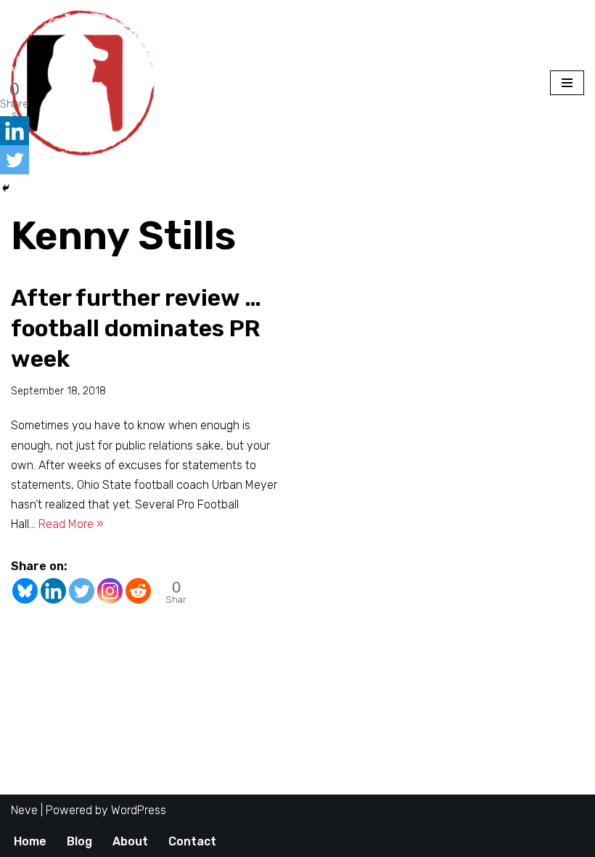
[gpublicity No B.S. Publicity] (87, 83)
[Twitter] (81, 591)
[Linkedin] (53, 591)
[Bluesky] (25, 591)
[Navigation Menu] (567, 82)
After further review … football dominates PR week (136, 328)
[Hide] (6, 188)
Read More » (71, 524)
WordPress (138, 810)
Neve (24, 810)
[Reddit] (138, 591)
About (130, 841)
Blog (79, 841)
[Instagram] (110, 591)
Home (30, 841)
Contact (192, 841)
